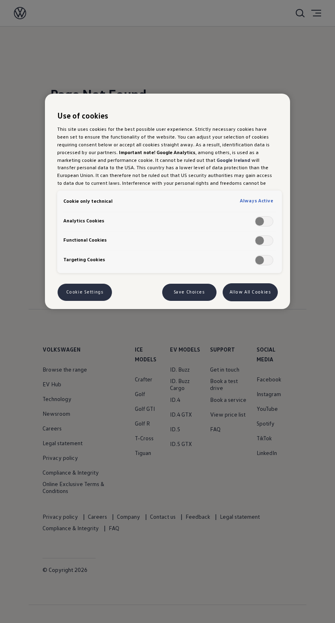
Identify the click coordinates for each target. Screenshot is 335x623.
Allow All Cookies (250, 292)
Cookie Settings (85, 292)
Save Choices (189, 292)
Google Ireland (233, 160)
